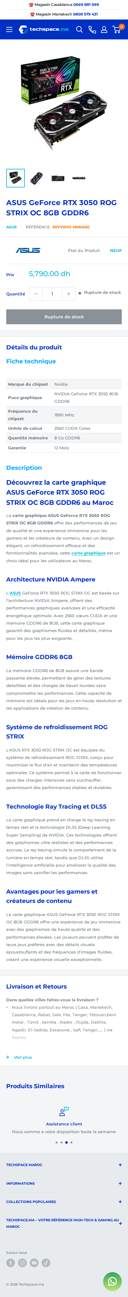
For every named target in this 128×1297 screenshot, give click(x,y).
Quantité (15, 293)
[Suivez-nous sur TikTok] (46, 1263)
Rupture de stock (64, 317)
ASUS (11, 227)
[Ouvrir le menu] (9, 29)
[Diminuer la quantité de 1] (35, 293)
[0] (117, 29)
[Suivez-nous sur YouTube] (34, 1263)
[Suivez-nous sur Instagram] (22, 1263)
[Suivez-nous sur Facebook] (10, 1263)
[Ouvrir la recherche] (79, 29)
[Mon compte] (104, 29)
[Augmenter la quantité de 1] (68, 293)
